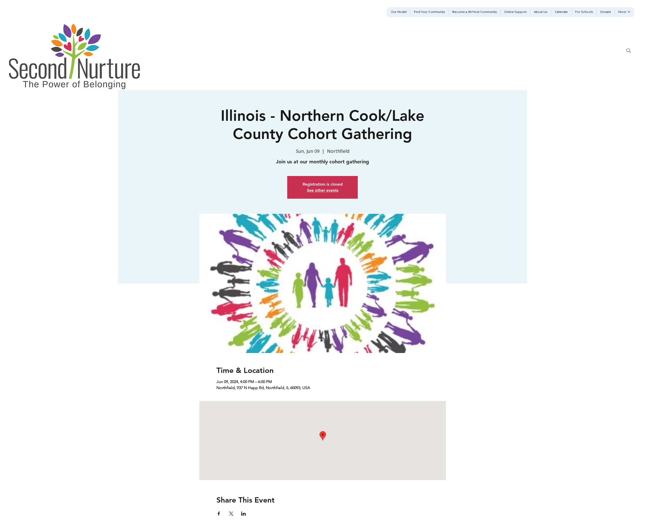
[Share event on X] (231, 514)
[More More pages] (629, 12)
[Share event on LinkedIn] (243, 514)
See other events (322, 190)
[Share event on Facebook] (218, 514)
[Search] (628, 50)
